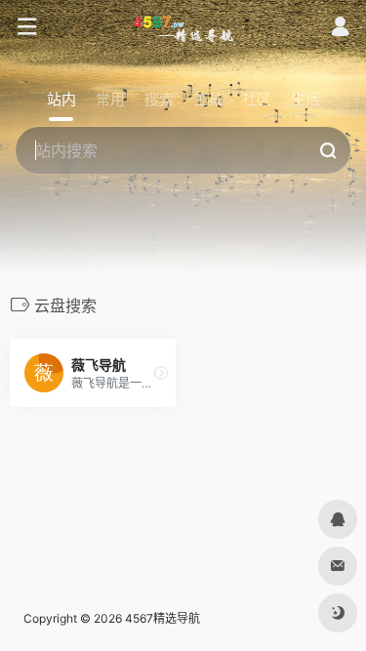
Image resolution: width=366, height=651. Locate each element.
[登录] (340, 28)
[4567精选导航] (183, 27)
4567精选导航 (162, 618)
